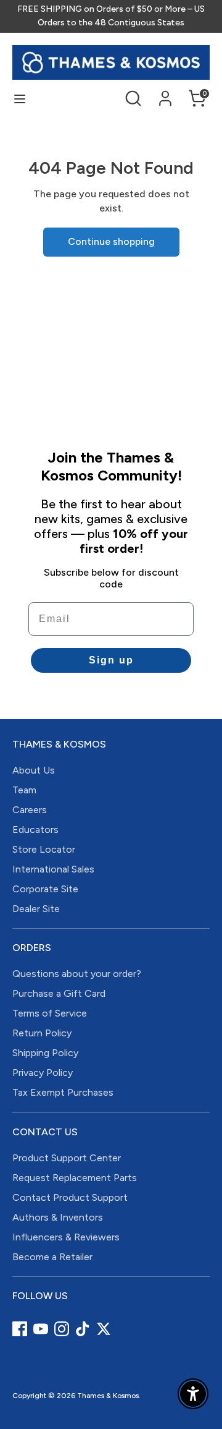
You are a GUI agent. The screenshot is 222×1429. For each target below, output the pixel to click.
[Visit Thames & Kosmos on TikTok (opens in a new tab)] (82, 1328)
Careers (29, 810)
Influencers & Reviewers (66, 1237)
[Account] (165, 92)
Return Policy (42, 1033)
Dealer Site (36, 909)
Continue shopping (111, 241)
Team (24, 790)
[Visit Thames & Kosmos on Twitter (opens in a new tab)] (103, 1328)
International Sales (53, 869)
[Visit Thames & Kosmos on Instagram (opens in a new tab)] (61, 1328)
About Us (33, 770)
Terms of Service (49, 1013)
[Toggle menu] (19, 98)
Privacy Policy (42, 1072)
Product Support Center (66, 1158)
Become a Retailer (52, 1257)
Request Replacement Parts (74, 1178)
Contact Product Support (70, 1197)
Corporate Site (45, 889)
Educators (35, 829)
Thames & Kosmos (108, 1395)
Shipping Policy (45, 1053)
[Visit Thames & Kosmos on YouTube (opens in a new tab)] (40, 1328)
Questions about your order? (76, 973)
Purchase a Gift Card (58, 993)
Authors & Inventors (57, 1217)
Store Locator (43, 849)
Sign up (111, 660)
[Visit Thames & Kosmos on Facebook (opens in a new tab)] (19, 1328)
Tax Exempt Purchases (62, 1092)
